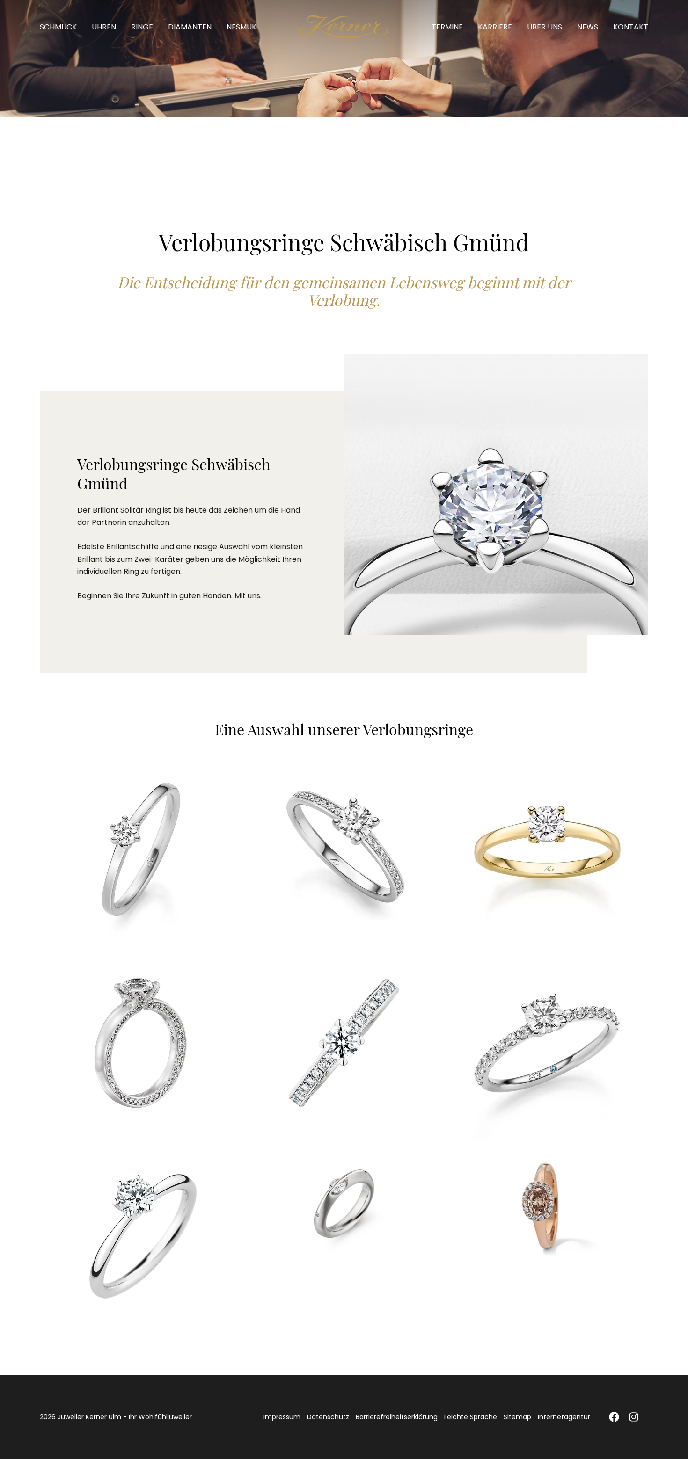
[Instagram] (634, 1417)
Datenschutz (328, 1417)
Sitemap (517, 1417)
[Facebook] (614, 1417)
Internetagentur (564, 1417)
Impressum (281, 1417)
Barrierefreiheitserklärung (397, 1417)
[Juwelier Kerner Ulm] (344, 26)
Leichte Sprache (470, 1417)
